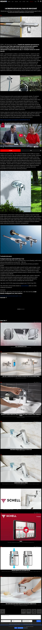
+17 (40, 382)
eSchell (21, 541)
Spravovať (25, 627)
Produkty (31, 1)
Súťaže (24, 1)
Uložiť (16, 627)
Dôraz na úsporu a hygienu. (21, 450)
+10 (40, 421)
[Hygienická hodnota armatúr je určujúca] (20, 468)
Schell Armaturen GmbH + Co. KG (8, 509)
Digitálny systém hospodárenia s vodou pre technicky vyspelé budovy (21, 347)
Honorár (36, 1)
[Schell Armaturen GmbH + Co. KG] (10, 499)
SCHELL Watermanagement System (21, 346)
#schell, (7, 295)
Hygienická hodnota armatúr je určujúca (21, 483)
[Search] (38, 1)
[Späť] (2, 611)
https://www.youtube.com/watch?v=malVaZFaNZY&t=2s (15, 119)
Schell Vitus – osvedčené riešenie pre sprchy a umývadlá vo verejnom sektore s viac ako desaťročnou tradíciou (21, 376)
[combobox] (38, 1)
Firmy (27, 1)
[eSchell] (20, 527)
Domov (9, 1)
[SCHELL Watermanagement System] (20, 334)
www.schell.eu (24, 285)
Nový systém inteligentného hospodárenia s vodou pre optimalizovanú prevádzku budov (21, 542)
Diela (13, 1)
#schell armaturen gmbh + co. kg (15, 295)
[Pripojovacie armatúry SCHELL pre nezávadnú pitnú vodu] (20, 558)
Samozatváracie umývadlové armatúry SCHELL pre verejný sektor (21, 449)
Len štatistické (20, 627)
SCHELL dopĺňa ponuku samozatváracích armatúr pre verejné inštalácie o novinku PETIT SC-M (21, 603)
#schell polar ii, (3, 295)
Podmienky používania (29, 626)
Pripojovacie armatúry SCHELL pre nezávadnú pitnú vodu (21, 570)
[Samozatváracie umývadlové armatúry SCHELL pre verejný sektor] (20, 435)
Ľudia (20, 1)
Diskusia (16, 1)
